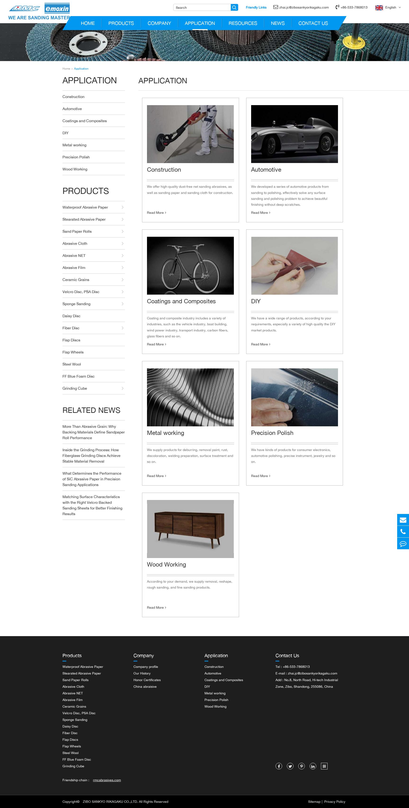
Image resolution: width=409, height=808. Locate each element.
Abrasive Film (73, 267)
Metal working (74, 145)
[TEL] (403, 531)
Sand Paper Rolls (77, 231)
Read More (155, 212)
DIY (65, 132)
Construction (73, 96)
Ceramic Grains (75, 279)
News (278, 23)
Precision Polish (76, 157)
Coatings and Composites (84, 120)
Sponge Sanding (76, 303)
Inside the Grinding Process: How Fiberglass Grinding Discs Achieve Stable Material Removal (91, 455)
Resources (243, 23)
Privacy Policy (334, 801)
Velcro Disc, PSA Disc (80, 291)
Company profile (145, 667)
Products (121, 23)
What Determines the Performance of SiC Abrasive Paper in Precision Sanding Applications (91, 479)
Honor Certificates (147, 680)
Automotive (72, 108)
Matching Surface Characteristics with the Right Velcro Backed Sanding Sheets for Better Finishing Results (92, 505)
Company (159, 23)
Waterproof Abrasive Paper (85, 207)
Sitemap (314, 801)
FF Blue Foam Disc (78, 376)
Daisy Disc (71, 315)
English (390, 7)
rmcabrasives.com (107, 780)
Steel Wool (71, 364)
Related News (91, 410)
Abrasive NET (73, 255)
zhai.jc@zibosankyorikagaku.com (304, 7)
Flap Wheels (73, 352)
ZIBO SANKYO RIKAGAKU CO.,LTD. (110, 801)
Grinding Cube (74, 388)
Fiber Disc (71, 328)
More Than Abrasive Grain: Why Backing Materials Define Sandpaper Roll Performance (93, 432)
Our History (142, 673)
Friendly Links (256, 7)
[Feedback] (403, 543)
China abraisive (145, 686)
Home (88, 23)
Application (200, 23)
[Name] (234, 7)
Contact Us (313, 23)
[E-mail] (403, 520)
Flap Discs (71, 340)
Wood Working (74, 169)
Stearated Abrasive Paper (84, 219)
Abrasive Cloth (74, 243)
